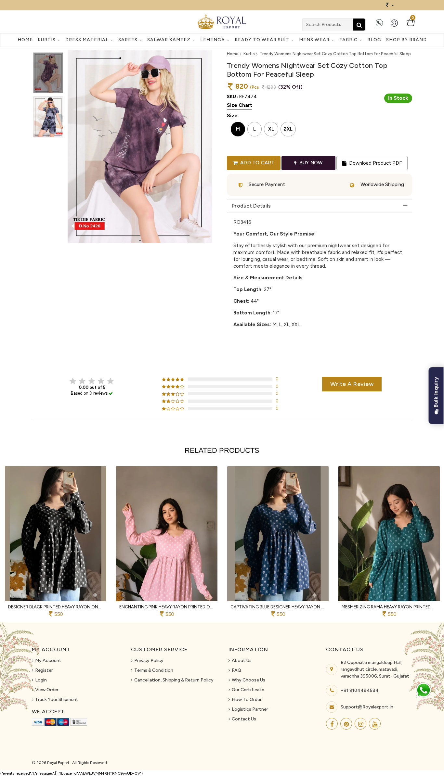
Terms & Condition (153, 670)
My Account (48, 660)
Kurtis (249, 53)
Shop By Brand (406, 40)
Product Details (251, 206)
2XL (288, 129)
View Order (47, 690)
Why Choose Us (248, 680)
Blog (374, 40)
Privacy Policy (148, 660)
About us (242, 660)
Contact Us (244, 719)
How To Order (247, 699)
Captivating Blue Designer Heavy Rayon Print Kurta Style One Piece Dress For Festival (277, 606)
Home (25, 40)
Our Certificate (248, 690)
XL (271, 129)
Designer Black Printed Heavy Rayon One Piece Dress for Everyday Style (55, 606)
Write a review (351, 384)
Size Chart (239, 105)
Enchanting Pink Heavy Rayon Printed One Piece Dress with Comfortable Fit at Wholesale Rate (166, 606)
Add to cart (256, 163)
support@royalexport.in (367, 707)
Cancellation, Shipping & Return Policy (174, 680)
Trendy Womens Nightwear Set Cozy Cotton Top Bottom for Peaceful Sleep (335, 53)
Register (44, 670)
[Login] (395, 25)
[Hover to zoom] (140, 146)
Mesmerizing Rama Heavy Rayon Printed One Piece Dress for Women (389, 606)
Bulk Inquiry (436, 393)
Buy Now (310, 163)
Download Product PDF (375, 163)
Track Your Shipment (56, 699)
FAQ (236, 670)
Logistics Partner (250, 709)
